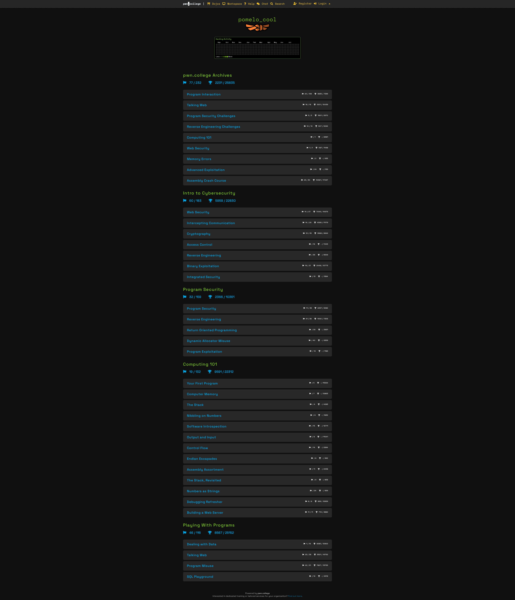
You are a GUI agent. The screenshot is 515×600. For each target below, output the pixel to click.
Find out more (295, 596)
